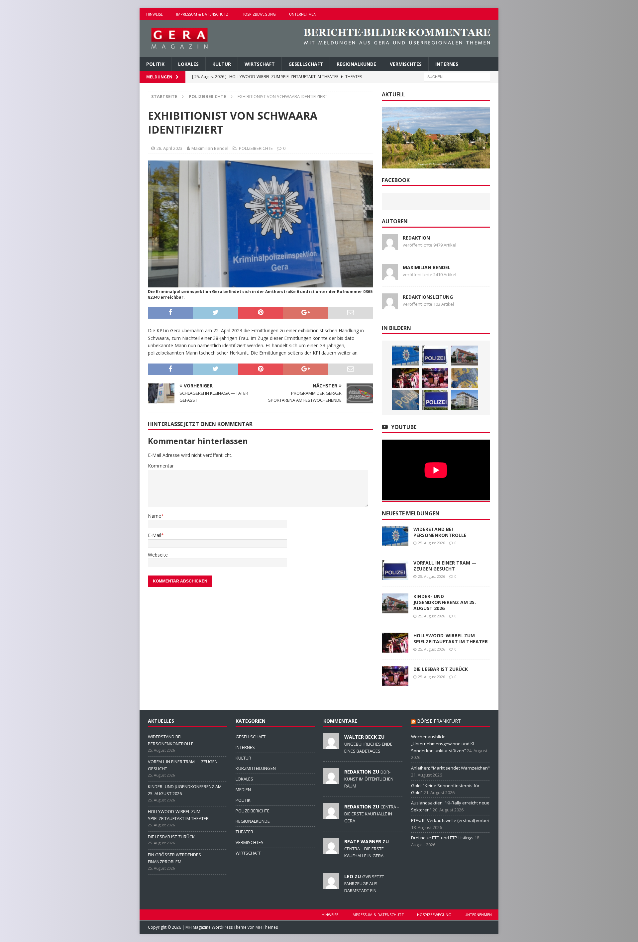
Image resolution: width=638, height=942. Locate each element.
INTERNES (446, 64)
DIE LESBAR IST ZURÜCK (440, 669)
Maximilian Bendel (209, 148)
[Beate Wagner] (331, 850)
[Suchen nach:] (457, 76)
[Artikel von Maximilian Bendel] (390, 275)
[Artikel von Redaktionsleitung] (390, 305)
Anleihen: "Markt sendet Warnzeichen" (450, 768)
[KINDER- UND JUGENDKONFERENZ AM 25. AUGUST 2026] (464, 356)
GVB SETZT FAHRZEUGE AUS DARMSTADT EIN (364, 883)
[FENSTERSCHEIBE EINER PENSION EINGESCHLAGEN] (405, 400)
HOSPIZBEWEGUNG (259, 14)
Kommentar (161, 466)
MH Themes (267, 927)
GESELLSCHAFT (305, 64)
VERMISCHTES (406, 64)
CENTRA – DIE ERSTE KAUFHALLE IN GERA (371, 814)
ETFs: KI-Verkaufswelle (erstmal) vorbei (450, 820)
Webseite (158, 555)
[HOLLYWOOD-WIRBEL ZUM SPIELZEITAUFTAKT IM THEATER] (405, 378)
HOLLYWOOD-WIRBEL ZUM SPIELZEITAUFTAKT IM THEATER (450, 638)
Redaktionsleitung (428, 297)
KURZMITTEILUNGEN (256, 768)
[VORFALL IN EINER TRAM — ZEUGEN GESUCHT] (435, 356)
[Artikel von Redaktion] (390, 246)
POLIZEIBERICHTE (256, 148)
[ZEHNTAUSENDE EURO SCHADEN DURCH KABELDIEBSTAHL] (464, 400)
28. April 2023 (169, 148)
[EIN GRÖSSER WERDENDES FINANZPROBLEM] (464, 378)
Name (154, 516)
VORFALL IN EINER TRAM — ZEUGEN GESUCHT (445, 566)
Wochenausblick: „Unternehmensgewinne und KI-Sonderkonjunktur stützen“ (443, 744)
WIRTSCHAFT (260, 64)
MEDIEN (243, 789)
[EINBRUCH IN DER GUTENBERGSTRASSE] (435, 400)
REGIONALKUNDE (356, 64)
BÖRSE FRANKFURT (439, 721)
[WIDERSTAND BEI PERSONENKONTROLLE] (405, 356)
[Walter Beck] (331, 746)
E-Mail (154, 535)
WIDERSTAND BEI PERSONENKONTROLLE (440, 532)
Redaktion (416, 238)
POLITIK (155, 64)
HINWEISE (154, 14)
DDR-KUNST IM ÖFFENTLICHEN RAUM (368, 779)
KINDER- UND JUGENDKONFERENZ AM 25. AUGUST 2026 (444, 602)
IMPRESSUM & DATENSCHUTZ (202, 14)
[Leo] (331, 885)
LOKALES (188, 64)
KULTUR (221, 64)
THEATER (244, 832)
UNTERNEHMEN (302, 14)
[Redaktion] (331, 781)
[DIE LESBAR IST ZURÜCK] (435, 378)
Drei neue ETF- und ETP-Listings (442, 838)
